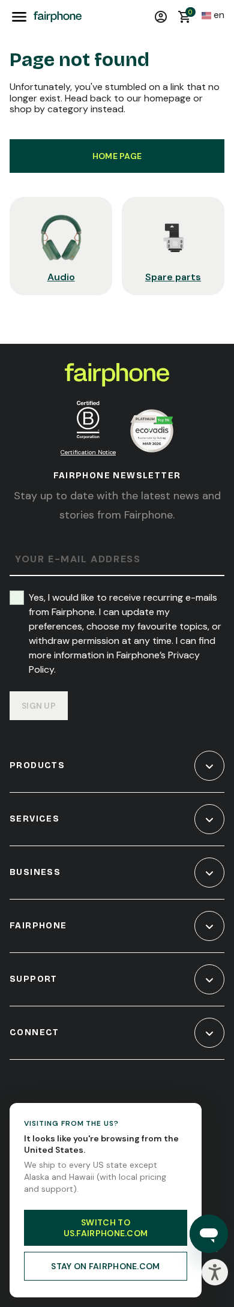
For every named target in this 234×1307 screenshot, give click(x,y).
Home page (117, 156)
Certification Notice (88, 452)
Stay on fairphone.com (105, 1266)
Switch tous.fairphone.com (106, 1228)
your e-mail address (77, 559)
